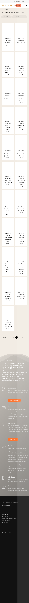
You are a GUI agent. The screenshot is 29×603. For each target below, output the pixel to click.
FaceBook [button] (11, 532)
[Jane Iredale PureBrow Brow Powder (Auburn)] (21, 141)
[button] (26, 5)
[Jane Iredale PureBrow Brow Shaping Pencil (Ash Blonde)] (8, 224)
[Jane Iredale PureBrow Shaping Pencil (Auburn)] (21, 283)
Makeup (17, 12)
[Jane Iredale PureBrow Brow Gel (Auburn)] (8, 58)
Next (20, 339)
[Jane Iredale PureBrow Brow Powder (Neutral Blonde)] (8, 196)
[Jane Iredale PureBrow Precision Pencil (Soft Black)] (8, 283)
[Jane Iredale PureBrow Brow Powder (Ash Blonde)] (8, 141)
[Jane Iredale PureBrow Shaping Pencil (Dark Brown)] (8, 312)
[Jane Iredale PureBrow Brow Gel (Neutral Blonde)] (8, 113)
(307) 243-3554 (5, 516)
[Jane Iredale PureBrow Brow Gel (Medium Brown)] (21, 84)
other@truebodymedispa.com (9, 518)
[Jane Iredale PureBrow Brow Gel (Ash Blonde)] (21, 29)
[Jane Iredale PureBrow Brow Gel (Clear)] (21, 58)
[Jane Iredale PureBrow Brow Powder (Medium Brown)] (21, 168)
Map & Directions (6, 520)
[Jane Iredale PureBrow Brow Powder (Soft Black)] (21, 196)
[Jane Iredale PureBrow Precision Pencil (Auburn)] (21, 224)
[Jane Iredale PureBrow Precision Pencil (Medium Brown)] (21, 253)
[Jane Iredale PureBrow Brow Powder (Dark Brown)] (8, 168)
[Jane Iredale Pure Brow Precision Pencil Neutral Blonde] (8, 29)
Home (3, 12)
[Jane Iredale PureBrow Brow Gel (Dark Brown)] (8, 84)
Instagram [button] (4, 532)
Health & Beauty (9, 12)
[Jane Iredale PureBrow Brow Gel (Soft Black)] (21, 113)
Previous (4, 337)
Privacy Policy (5, 522)
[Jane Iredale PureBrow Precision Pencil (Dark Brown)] (8, 253)
